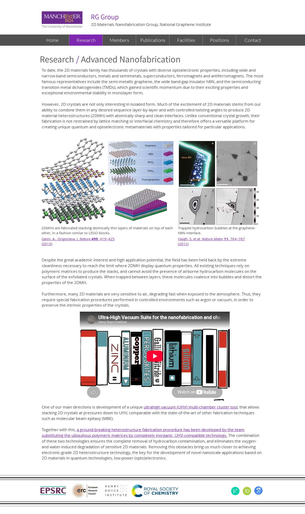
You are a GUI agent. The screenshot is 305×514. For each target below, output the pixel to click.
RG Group (105, 16)
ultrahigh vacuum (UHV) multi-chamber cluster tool (191, 407)
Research (57, 59)
